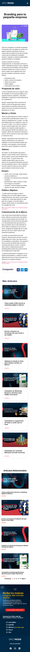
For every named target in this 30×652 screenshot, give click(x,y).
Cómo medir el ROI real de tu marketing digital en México (14, 492)
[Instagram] (15, 648)
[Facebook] (11, 648)
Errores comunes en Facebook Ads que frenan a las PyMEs (14, 333)
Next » (24, 579)
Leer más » (7, 308)
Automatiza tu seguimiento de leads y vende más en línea (14, 422)
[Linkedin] (19, 648)
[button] (27, 3)
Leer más (4, 495)
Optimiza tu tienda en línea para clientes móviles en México (14, 362)
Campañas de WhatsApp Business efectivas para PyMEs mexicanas (13, 392)
